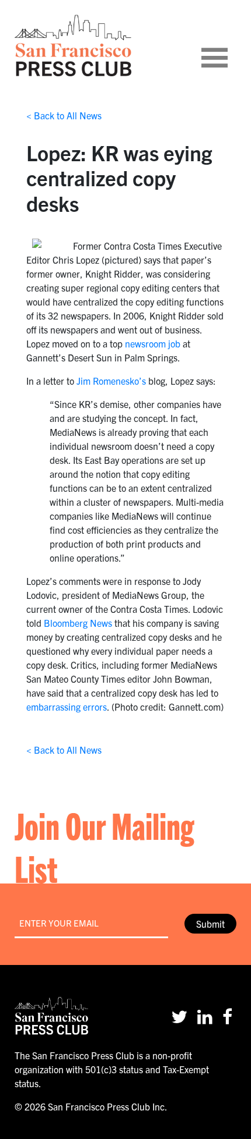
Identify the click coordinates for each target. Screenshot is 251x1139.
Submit (210, 923)
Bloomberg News (78, 623)
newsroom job (152, 343)
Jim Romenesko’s (111, 380)
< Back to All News (64, 115)
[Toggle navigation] (228, 45)
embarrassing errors (66, 706)
